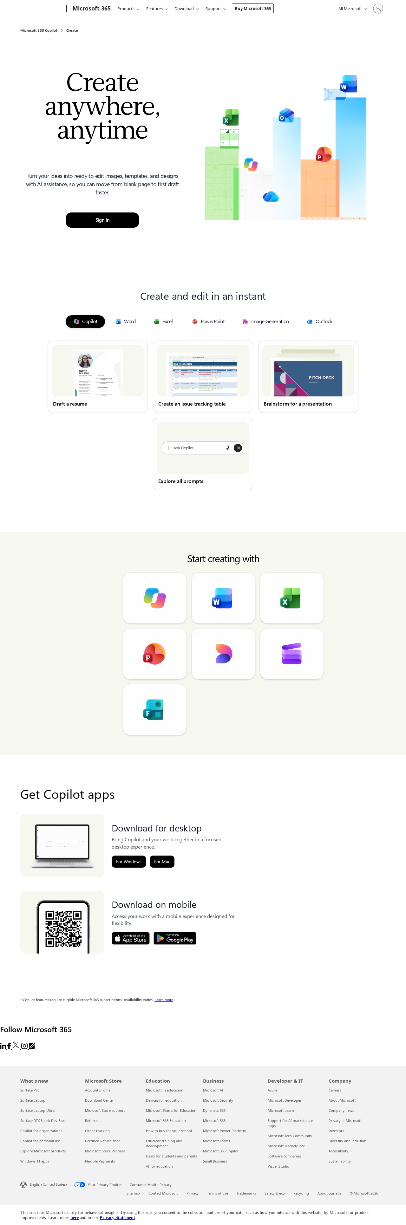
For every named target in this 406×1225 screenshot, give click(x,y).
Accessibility (338, 1151)
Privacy (193, 1193)
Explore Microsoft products (43, 1151)
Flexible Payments (100, 1161)
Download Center (99, 1100)
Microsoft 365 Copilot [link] (38, 30)
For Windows (128, 861)
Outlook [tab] (324, 321)
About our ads (329, 1193)
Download (184, 8)
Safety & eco (275, 1193)
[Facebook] (9, 1047)
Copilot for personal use (40, 1140)
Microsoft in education (164, 1090)
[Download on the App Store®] (131, 938)
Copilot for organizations (41, 1130)
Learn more (163, 1000)
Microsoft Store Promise (105, 1151)
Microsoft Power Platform (224, 1130)
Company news (341, 1110)
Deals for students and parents (171, 1156)
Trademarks (246, 1193)
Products (125, 8)
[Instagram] (25, 1047)
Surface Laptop (32, 1100)
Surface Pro (30, 1090)
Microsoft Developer (285, 1100)
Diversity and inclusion (347, 1140)
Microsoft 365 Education (166, 1120)
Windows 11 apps (34, 1161)
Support (213, 8)
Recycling (301, 1193)
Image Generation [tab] (270, 321)
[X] (16, 1047)
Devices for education (164, 1100)
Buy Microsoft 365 (253, 8)
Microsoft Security (218, 1100)
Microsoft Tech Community (290, 1135)
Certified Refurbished (103, 1140)
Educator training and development (164, 1143)
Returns (91, 1120)
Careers (335, 1090)
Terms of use (217, 1193)
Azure (272, 1090)
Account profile (97, 1090)
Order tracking (97, 1130)
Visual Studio (278, 1166)
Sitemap (133, 1193)
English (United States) (48, 1184)
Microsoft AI (213, 1090)
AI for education (159, 1166)
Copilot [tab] (89, 321)
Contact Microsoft (163, 1193)
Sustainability (340, 1161)
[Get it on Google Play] (175, 938)
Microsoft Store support (105, 1110)
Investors (336, 1130)
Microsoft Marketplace (286, 1146)
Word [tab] (130, 321)
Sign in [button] (102, 220)
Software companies (284, 1156)
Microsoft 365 (214, 1120)
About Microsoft (342, 1100)
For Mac (162, 861)
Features (154, 8)
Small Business (215, 1161)
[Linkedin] (3, 1047)
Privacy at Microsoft (345, 1120)
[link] (98, 377)
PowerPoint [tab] (213, 321)
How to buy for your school (169, 1130)
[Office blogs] (32, 1047)
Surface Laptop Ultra (37, 1110)
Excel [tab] (167, 321)
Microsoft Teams (216, 1140)
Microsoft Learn (281, 1110)
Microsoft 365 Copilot (221, 1151)
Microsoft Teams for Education (171, 1110)
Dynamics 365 (214, 1110)
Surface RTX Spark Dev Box (42, 1120)
